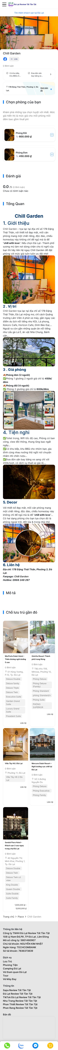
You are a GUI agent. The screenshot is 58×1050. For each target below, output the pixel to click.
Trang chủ (8, 916)
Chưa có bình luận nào (15, 190)
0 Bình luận (8, 66)
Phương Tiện (10, 964)
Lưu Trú (7, 961)
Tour (5, 975)
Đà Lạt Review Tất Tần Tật (17, 993)
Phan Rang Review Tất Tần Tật (20, 1007)
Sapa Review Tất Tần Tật (17, 990)
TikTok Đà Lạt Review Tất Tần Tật (22, 997)
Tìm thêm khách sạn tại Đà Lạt (29, 12)
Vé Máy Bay (9, 979)
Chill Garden (10, 228)
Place (21, 916)
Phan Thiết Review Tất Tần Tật (20, 1004)
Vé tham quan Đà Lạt (15, 972)
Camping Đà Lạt (12, 968)
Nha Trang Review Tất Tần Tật (20, 1000)
